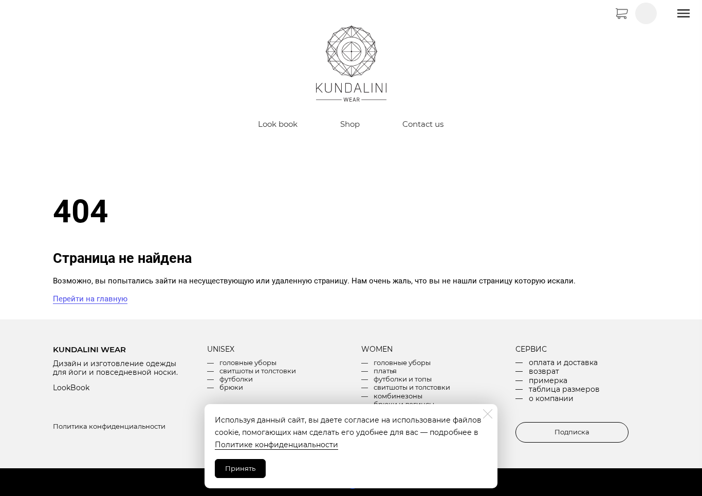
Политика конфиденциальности (109, 426)
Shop (350, 124)
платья (385, 371)
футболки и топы (403, 379)
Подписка (572, 432)
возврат (544, 371)
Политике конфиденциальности (276, 444)
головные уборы (247, 362)
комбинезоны (398, 396)
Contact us (423, 124)
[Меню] (683, 13)
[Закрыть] (487, 413)
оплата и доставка (563, 362)
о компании (551, 398)
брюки (231, 387)
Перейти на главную (90, 298)
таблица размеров (564, 389)
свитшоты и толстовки (257, 371)
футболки (236, 379)
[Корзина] (636, 12)
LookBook (71, 387)
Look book (278, 124)
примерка (548, 380)
